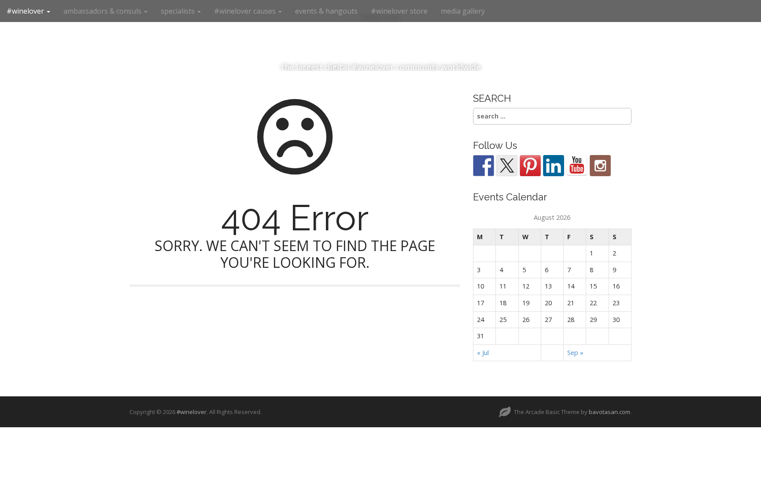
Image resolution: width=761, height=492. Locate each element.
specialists (178, 11)
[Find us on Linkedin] (553, 165)
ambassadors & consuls (103, 11)
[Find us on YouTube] (576, 165)
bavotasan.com (609, 412)
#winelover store (399, 11)
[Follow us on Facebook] (483, 165)
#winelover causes (245, 11)
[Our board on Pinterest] (530, 165)
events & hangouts (326, 11)
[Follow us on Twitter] (506, 165)
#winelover (26, 11)
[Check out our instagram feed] (600, 165)
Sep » (575, 352)
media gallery (463, 11)
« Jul (483, 352)
